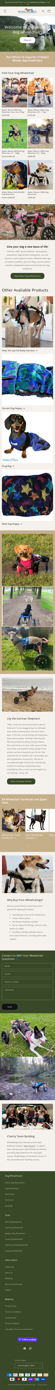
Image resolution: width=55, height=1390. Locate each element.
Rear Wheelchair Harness (34, 836)
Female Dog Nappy (12, 408)
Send (10, 1007)
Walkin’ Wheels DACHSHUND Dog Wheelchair (13, 193)
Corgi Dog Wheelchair (14, 1251)
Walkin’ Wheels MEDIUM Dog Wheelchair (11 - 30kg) (13, 152)
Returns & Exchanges (13, 1284)
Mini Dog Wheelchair (13, 1222)
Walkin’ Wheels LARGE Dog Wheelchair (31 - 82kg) (38, 152)
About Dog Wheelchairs (15, 1182)
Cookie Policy (10, 1317)
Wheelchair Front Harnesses (11, 836)
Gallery (8, 1290)
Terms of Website (12, 1323)
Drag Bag (7, 466)
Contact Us (9, 1267)
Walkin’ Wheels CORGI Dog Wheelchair (38, 193)
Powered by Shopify (28, 1385)
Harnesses (9, 1200)
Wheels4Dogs (17, 1385)
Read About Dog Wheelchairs (27, 276)
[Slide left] (22, 845)
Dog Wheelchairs (12, 1188)
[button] (5, 11)
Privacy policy (42, 1385)
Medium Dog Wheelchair (15, 1233)
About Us (9, 1272)
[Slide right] (33, 845)
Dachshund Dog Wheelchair (16, 1245)
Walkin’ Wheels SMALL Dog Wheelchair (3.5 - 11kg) (38, 111)
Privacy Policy (10, 1306)
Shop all (27, 40)
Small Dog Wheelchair (14, 1227)
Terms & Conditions (13, 1312)
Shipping (8, 1278)
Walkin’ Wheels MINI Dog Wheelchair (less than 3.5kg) (13, 111)
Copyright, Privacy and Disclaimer (19, 1329)
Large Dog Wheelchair (14, 1239)
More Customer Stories (21, 781)
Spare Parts (10, 1194)
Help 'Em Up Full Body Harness (18, 350)
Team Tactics (29, 1146)
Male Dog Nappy (10, 523)
